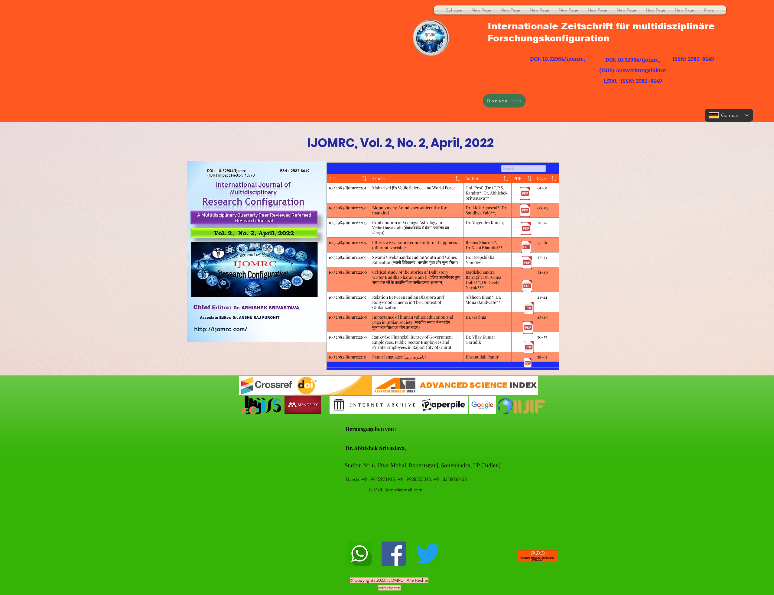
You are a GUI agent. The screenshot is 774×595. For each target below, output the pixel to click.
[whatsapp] (359, 554)
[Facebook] (394, 554)
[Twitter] (428, 554)
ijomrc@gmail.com (403, 490)
